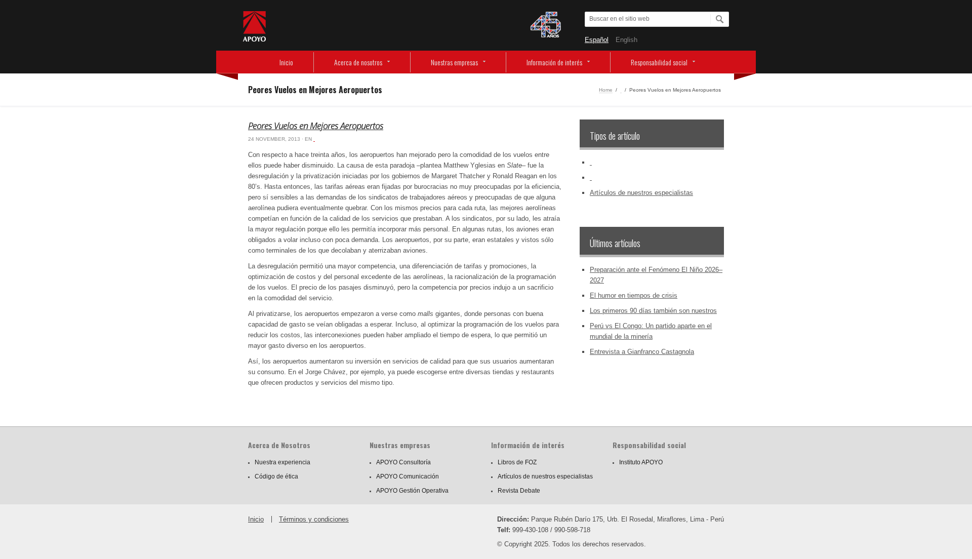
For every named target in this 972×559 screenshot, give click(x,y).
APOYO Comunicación (407, 476)
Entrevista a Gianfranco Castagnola (642, 351)
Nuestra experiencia (282, 462)
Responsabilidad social (659, 62)
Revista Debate (519, 490)
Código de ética (276, 476)
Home (606, 90)
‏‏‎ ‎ (621, 90)
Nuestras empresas (454, 62)
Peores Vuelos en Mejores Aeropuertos (315, 125)
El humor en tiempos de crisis (633, 295)
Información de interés (554, 62)
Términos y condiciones (314, 519)
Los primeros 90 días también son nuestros (653, 310)
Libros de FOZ (517, 462)
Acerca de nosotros (358, 62)
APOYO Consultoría (403, 462)
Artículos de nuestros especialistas (641, 192)
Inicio (286, 62)
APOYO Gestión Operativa (412, 490)
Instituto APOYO (641, 462)
